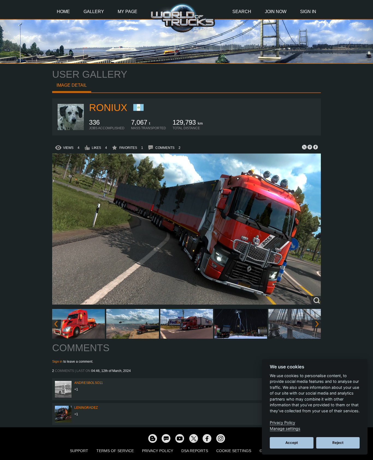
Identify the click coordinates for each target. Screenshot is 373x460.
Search (241, 11)
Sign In (308, 11)
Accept (291, 442)
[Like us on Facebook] (207, 438)
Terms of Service (115, 451)
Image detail (72, 85)
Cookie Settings (233, 451)
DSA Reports (194, 451)
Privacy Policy (157, 451)
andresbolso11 (88, 383)
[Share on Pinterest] (310, 147)
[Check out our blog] (152, 438)
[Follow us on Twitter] (193, 438)
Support (79, 451)
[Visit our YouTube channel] (179, 438)
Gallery (94, 11)
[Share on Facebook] (315, 147)
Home (63, 11)
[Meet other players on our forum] (166, 438)
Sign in (57, 361)
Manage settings (285, 428)
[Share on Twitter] (304, 147)
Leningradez (86, 408)
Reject (338, 442)
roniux (108, 107)
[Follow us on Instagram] (220, 438)
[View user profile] (71, 129)
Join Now (275, 11)
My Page (127, 11)
